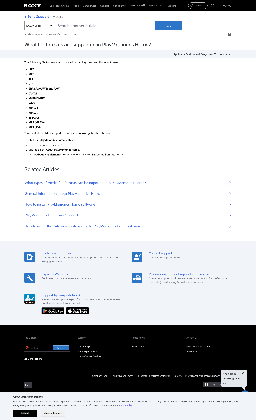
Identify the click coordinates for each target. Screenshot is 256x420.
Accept (25, 412)
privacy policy (125, 405)
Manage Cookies (53, 412)
